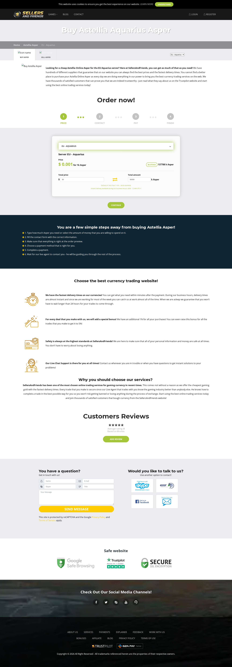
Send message (76, 509)
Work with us (157, 632)
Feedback (138, 632)
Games (52, 14)
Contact (79, 14)
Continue (116, 205)
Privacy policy (127, 638)
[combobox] (123, 146)
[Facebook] (96, 602)
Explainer (121, 632)
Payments (104, 632)
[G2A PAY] (130, 645)
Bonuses (81, 638)
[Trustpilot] (103, 645)
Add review (116, 439)
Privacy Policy (98, 517)
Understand (164, 4)
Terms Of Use (148, 638)
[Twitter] (106, 602)
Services (88, 632)
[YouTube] (126, 602)
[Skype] (116, 602)
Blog (65, 14)
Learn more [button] (146, 4)
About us (72, 632)
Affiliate (97, 638)
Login (194, 14)
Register (211, 14)
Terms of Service (47, 520)
